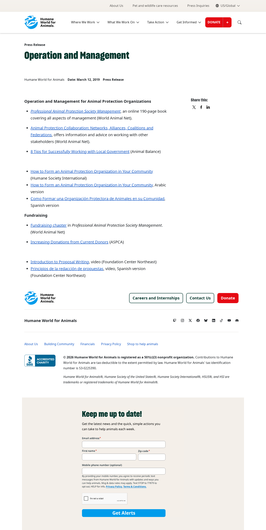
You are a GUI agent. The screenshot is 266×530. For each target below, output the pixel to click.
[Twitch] (174, 319)
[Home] (39, 298)
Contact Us (200, 298)
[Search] (237, 22)
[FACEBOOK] (201, 107)
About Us (116, 6)
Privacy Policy (111, 344)
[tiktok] (221, 319)
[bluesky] (205, 319)
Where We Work (83, 22)
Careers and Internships (156, 298)
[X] (194, 107)
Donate (214, 22)
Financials (87, 344)
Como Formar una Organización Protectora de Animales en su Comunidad (97, 198)
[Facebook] (198, 319)
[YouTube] (229, 319)
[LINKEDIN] (208, 107)
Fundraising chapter (49, 225)
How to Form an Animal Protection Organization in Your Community (92, 171)
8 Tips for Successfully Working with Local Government (80, 151)
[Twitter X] (190, 319)
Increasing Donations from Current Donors (69, 242)
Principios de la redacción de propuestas (67, 268)
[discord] (237, 319)
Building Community (59, 344)
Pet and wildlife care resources (155, 6)
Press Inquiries (198, 6)
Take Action (155, 22)
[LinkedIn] (213, 319)
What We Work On (121, 22)
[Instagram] (182, 319)
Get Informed (187, 22)
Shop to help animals (142, 344)
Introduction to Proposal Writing (60, 262)
